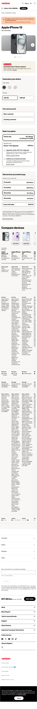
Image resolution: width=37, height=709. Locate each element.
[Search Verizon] (23, 3)
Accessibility (4, 671)
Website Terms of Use (7, 679)
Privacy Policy (5, 663)
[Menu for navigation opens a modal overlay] (35, 3)
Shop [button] (3, 607)
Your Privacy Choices (7, 667)
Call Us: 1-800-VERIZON (11, 8)
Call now (23, 8)
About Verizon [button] (6, 625)
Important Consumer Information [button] (12, 630)
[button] (32, 45)
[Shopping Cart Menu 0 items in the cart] (31, 3)
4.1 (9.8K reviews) (7, 30)
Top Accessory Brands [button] (9, 616)
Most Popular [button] (5, 612)
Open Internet (5, 675)
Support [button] (4, 621)
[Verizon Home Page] (5, 3)
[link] (3, 13)
